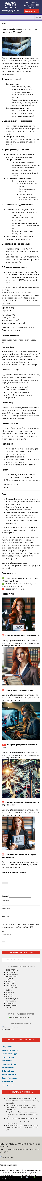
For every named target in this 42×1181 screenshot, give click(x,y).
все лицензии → (7, 1029)
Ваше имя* (5, 901)
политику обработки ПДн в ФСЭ (22, 927)
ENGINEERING (10, 983)
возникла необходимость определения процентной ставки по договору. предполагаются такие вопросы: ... (21, 1121)
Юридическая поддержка (21, 952)
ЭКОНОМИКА (10, 992)
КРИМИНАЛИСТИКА (12, 970)
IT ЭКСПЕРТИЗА (10, 981)
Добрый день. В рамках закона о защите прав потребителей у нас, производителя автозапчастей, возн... (22, 1114)
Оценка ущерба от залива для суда (14, 563)
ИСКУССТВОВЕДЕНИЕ (12, 999)
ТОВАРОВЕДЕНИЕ (11, 1001)
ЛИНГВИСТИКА (10, 972)
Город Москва (7, 1047)
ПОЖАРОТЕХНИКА (11, 986)
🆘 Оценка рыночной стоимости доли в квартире (20, 635)
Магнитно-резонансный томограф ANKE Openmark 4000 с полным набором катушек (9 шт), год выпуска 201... (22, 1101)
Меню (38, 17)
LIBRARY (8, 1008)
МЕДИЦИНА (9, 979)
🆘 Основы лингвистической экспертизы (17, 690)
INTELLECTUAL (10, 997)
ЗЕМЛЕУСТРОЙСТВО (12, 977)
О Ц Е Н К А (9, 990)
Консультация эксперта (21, 1092)
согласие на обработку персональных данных (24, 924)
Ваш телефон (6, 909)
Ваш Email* (5, 896)
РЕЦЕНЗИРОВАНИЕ (11, 1005)
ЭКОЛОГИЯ (9, 994)
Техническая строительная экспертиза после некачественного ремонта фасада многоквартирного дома (22, 1127)
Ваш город (5, 916)
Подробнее (33, 1175)
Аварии (4, 23)
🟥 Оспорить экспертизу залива (13, 589)
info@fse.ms (31, 7)
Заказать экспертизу (31, 11)
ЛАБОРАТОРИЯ (10, 1003)
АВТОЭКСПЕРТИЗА (11, 988)
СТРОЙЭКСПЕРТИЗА (12, 974)
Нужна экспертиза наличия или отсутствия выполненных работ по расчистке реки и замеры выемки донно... (21, 1107)
